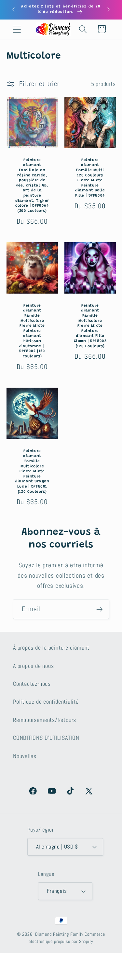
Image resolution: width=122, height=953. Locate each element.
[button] (16, 29)
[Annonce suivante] (109, 9)
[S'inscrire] (99, 609)
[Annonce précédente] (14, 9)
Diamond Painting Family (59, 934)
